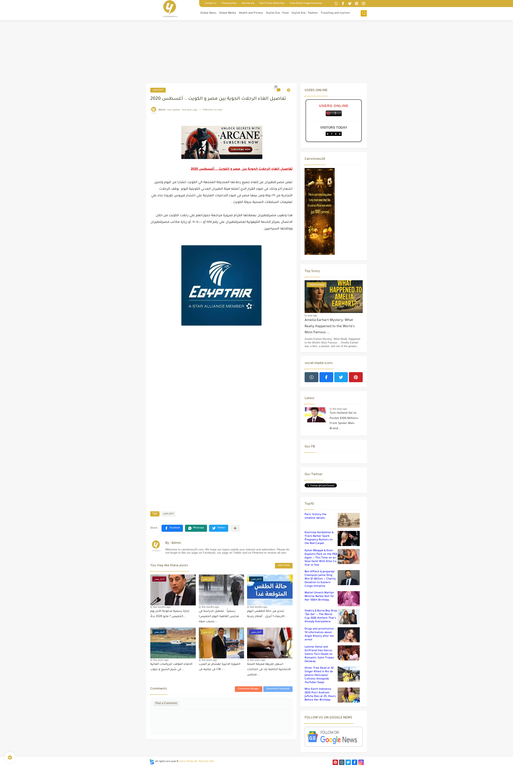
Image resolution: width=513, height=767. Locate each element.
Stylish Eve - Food (277, 13)
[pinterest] (356, 3)
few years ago (161, 660)
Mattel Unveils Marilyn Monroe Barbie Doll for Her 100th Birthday (319, 596)
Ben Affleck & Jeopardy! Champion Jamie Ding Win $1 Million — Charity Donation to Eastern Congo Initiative (320, 579)
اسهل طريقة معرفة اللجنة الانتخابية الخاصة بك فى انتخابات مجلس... (269, 669)
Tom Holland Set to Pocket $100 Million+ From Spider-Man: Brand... (344, 421)
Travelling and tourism (335, 13)
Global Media (227, 13)
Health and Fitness (251, 13)
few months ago (162, 607)
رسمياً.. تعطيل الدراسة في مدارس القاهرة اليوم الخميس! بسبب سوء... (219, 616)
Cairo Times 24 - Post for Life (196, 761)
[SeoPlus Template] (151, 761)
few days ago (340, 408)
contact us (210, 3)
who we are (248, 3)
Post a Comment (166, 703)
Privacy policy (229, 3)
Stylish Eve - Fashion (305, 13)
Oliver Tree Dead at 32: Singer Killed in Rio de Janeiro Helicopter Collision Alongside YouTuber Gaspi (319, 675)
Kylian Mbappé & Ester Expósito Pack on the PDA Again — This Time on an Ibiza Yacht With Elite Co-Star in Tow (321, 558)
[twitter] (349, 3)
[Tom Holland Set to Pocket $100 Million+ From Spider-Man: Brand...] (316, 414)
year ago (312, 315)
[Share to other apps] (235, 528)
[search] (364, 13)
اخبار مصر (158, 90)
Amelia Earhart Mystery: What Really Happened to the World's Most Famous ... (330, 327)
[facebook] (342, 3)
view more (284, 565)
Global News (208, 13)
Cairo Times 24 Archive (272, 3)
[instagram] (363, 3)
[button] (172, 528)
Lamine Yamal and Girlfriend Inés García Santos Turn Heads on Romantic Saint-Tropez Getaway (319, 654)
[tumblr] (336, 3)
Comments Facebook (278, 689)
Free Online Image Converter (306, 3)
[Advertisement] (256, 52)
